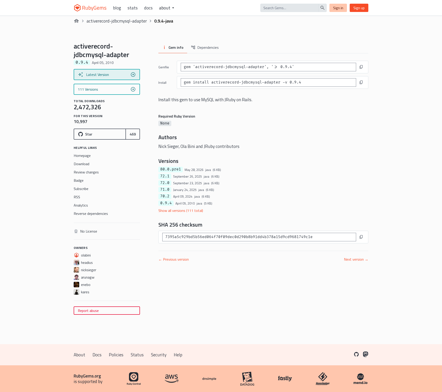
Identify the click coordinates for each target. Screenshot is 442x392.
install (162, 82)
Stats (133, 8)
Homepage (82, 155)
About (79, 354)
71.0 (164, 189)
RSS (77, 197)
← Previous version (173, 259)
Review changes (86, 172)
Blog (117, 8)
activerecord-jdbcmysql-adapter (117, 20)
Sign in (338, 8)
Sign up (359, 8)
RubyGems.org (87, 375)
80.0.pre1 (170, 169)
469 (133, 134)
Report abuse (88, 310)
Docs (148, 8)
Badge (79, 180)
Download (81, 164)
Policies (116, 354)
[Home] (76, 21)
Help (178, 354)
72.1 (164, 176)
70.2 (164, 196)
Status (137, 354)
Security (158, 354)
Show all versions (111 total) (180, 210)
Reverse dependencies (91, 213)
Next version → (356, 259)
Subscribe (81, 188)
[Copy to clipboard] (361, 67)
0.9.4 (166, 203)
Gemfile (163, 67)
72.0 (164, 183)
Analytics (81, 205)
